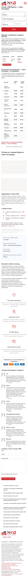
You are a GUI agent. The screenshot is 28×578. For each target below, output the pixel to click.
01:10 (21, 119)
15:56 (21, 90)
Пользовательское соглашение (8, 564)
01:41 (15, 124)
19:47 (15, 113)
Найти (14, 29)
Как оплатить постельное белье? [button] (11, 517)
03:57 (21, 130)
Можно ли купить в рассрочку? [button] (10, 495)
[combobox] (14, 14)
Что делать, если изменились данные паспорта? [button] (14, 503)
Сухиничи (6, 100)
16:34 (21, 96)
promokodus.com (10, 226)
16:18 (15, 93)
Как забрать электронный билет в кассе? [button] (13, 526)
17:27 (21, 100)
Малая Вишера (7, 130)
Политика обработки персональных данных (11, 563)
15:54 (15, 90)
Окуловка (6, 127)
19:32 (21, 109)
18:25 (15, 105)
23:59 (21, 116)
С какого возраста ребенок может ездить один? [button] (14, 511)
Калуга (6, 105)
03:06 (15, 127)
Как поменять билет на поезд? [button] (10, 523)
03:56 (15, 130)
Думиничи (6, 96)
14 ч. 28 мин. (13, 60)
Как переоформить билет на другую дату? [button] (13, 493)
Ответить (10, 382)
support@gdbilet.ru (7, 575)
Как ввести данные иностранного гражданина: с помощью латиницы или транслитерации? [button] (14, 508)
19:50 (21, 113)
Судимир (6, 90)
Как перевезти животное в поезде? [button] (11, 520)
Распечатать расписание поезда (14, 146)
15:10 (21, 87)
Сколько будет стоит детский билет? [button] (11, 514)
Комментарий (4, 458)
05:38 (15, 135)
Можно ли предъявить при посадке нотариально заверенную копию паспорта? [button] (15, 499)
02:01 (21, 124)
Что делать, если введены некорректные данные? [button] (13, 489)
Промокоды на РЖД (6, 568)
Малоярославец (7, 109)
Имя (2, 450)
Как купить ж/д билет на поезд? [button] (10, 485)
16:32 (15, 96)
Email (3, 454)
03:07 (21, 127)
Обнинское (6, 113)
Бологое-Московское (7, 124)
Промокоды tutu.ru (5, 566)
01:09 (15, 119)
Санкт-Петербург (6, 135)
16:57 (15, 100)
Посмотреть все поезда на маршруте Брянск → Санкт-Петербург (12, 142)
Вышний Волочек (6, 120)
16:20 (21, 93)
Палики (6, 93)
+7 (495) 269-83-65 (18, 573)
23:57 (15, 116)
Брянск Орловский (6, 87)
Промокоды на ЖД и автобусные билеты (10, 569)
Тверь (5, 116)
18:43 (21, 105)
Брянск (4, 61)
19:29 (15, 109)
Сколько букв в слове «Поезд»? (9, 474)
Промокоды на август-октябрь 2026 (9, 565)
